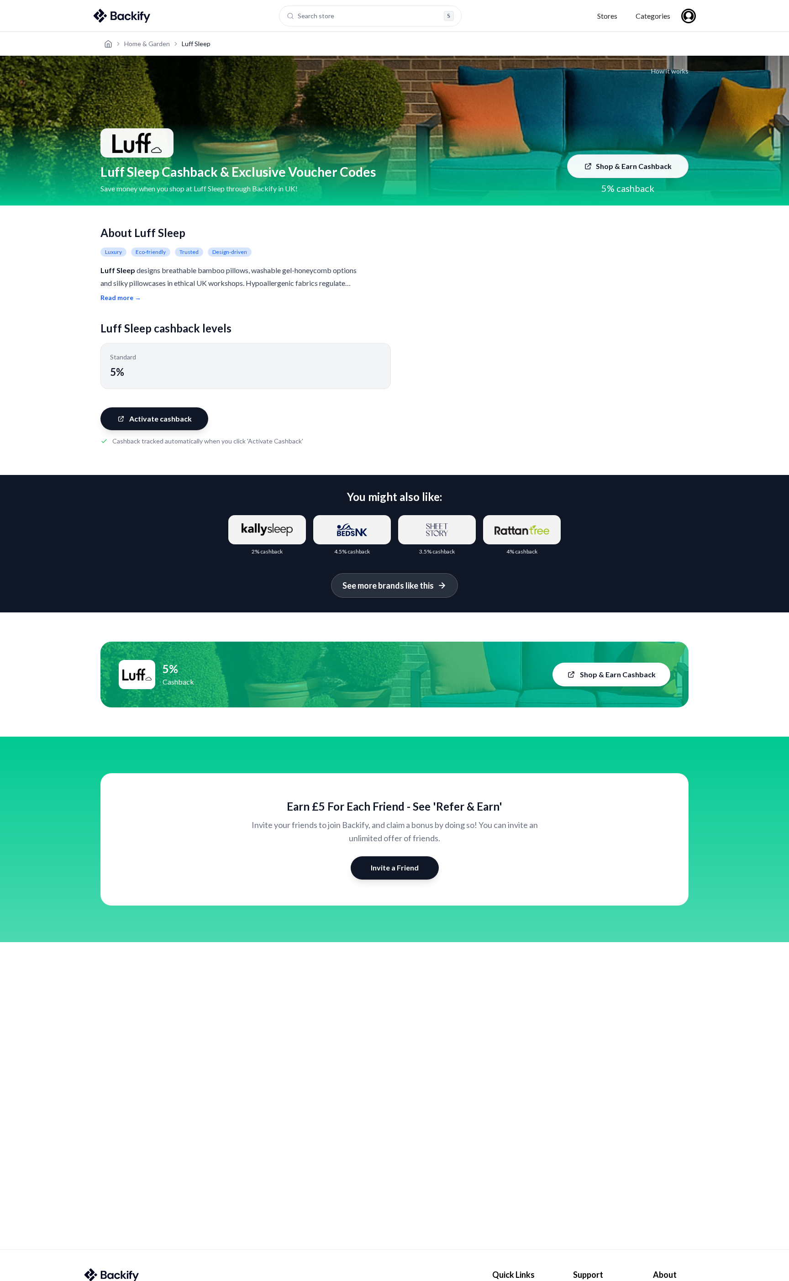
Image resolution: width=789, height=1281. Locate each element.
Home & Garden (147, 43)
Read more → (120, 297)
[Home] (108, 44)
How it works (670, 71)
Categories (653, 15)
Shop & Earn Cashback (634, 166)
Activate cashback (160, 418)
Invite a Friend (395, 867)
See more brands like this (388, 585)
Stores (607, 15)
